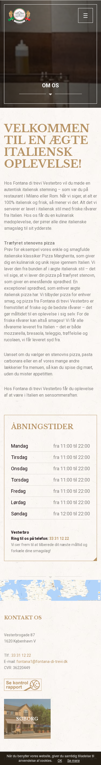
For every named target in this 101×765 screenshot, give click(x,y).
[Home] (43, 16)
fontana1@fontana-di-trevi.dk (42, 661)
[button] (85, 15)
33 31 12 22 (59, 538)
